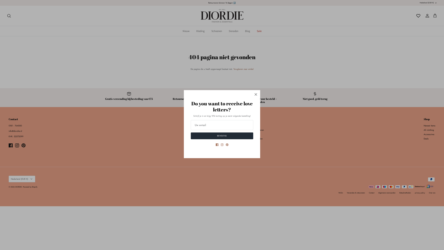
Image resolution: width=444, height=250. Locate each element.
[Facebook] (217, 144)
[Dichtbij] (256, 94)
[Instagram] (222, 144)
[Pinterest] (227, 144)
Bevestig (222, 135)
